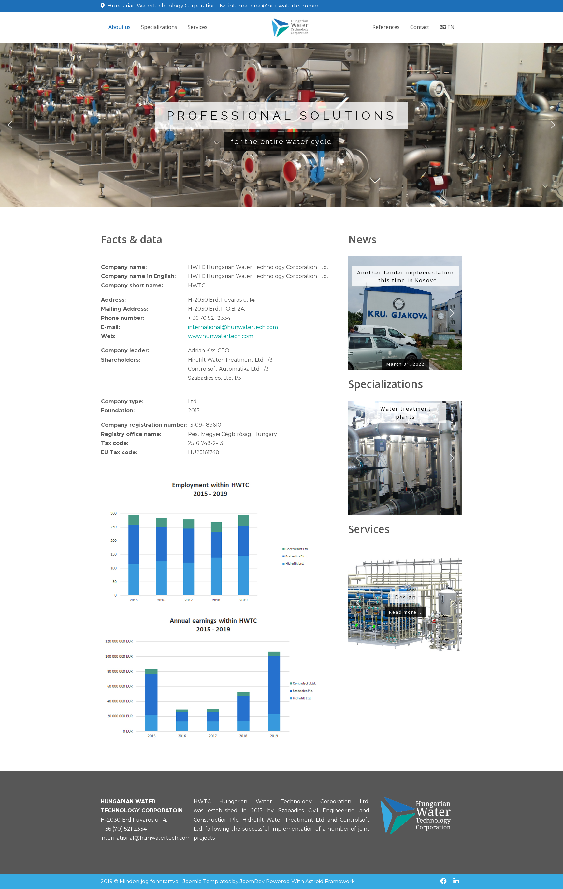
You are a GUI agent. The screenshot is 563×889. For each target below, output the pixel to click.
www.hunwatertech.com (220, 336)
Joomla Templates (207, 881)
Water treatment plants (405, 412)
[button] (10, 125)
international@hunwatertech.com (273, 6)
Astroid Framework (330, 881)
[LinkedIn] (456, 881)
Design (405, 597)
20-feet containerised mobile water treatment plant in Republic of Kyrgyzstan (405, 276)
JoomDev (252, 881)
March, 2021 (405, 364)
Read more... (405, 612)
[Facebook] (443, 881)
